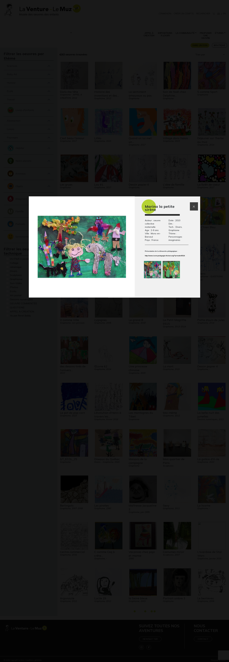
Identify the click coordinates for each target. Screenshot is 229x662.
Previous (138, 269)
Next (195, 269)
